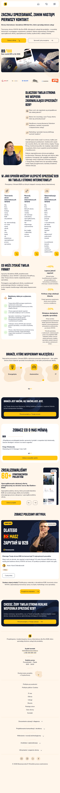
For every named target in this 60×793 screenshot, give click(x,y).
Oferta (30, 697)
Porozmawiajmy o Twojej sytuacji (28, 622)
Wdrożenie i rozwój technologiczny (29, 736)
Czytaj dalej (8, 575)
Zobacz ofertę (11, 40)
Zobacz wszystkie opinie (30, 458)
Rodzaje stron (30, 706)
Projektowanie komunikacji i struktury (29, 729)
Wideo (5, 570)
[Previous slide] (29, 503)
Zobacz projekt (11, 503)
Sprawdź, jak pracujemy (41, 40)
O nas (30, 693)
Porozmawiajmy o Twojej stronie (30, 414)
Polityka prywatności (30, 684)
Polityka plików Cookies (30, 688)
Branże (30, 703)
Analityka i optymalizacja (29, 743)
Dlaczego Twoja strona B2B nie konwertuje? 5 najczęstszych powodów (26, 556)
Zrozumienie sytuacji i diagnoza (29, 721)
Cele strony (30, 710)
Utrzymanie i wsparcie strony (29, 750)
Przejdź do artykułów (28, 591)
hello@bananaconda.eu (30, 651)
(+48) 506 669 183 (30, 653)
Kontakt (30, 713)
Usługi (30, 700)
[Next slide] (35, 503)
